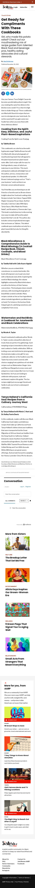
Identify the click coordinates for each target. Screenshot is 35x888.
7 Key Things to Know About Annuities (16, 756)
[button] (32, 7)
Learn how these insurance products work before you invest (15, 762)
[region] (17, 504)
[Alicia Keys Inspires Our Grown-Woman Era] (17, 575)
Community (6, 866)
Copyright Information (9, 878)
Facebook (3, 93)
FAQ (3, 861)
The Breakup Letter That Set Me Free (16, 559)
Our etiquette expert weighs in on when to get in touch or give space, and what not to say (16, 827)
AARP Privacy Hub (7, 882)
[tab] (10, 500)
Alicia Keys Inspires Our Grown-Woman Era (16, 592)
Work (6, 817)
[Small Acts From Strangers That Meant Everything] (17, 644)
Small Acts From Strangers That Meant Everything (15, 661)
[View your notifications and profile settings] (30, 500)
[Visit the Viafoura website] (27, 524)
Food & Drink (6, 15)
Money (6, 723)
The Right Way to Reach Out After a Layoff (16, 820)
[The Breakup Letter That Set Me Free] (17, 543)
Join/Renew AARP (24, 861)
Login (16, 7)
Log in (22, 486)
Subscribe (23, 7)
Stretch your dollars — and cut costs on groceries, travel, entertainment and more (17, 730)
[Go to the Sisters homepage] (5, 7)
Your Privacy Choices (22, 882)
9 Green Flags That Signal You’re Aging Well (16, 627)
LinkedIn (12, 93)
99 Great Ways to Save (14, 726)
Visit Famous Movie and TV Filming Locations (16, 788)
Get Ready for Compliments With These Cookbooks (13, 25)
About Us (5, 859)
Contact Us (21, 859)
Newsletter (6, 868)
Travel (6, 785)
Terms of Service (23, 878)
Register (28, 486)
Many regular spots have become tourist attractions (17, 794)
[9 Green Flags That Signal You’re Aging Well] (17, 610)
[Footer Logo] (17, 843)
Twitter (8, 93)
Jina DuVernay (8, 61)
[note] (16, 89)
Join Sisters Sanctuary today (11, 2)
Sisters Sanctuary (8, 863)
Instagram (5, 870)
